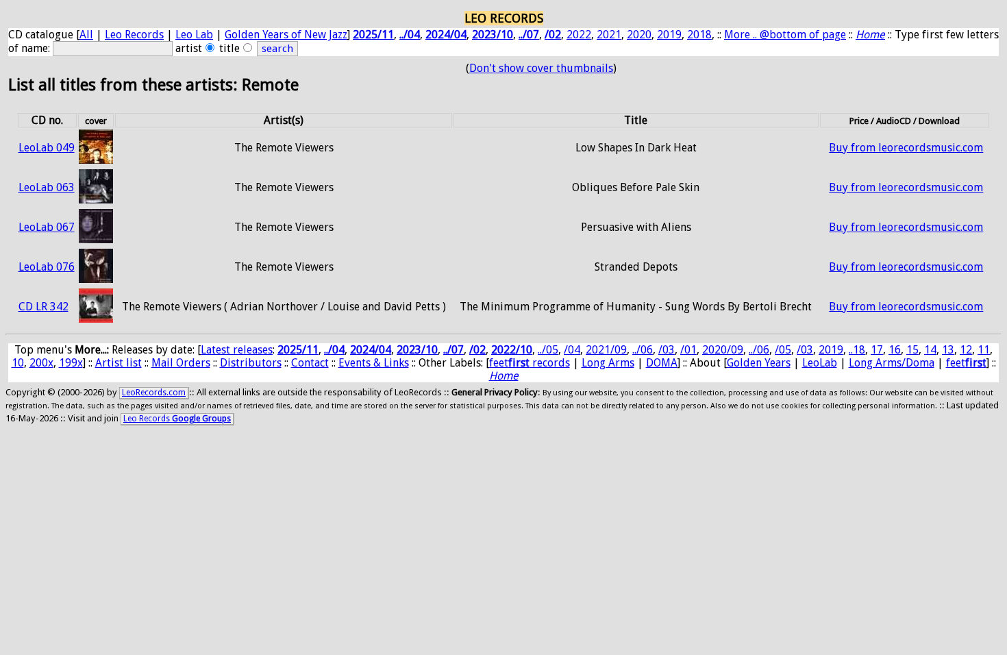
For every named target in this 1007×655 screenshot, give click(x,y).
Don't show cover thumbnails (541, 68)
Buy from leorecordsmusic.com (906, 147)
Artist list (118, 362)
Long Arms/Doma (891, 362)
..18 (857, 349)
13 (948, 349)
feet (966, 362)
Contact (310, 362)
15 (912, 349)
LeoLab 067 (46, 227)
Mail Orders (180, 362)
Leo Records (134, 34)
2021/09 (606, 349)
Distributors (251, 362)
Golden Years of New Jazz (286, 34)
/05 (783, 349)
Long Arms (608, 362)
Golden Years (759, 362)
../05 (548, 349)
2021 (609, 34)
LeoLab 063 (46, 187)
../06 (642, 349)
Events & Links (373, 362)
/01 (688, 349)
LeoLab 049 (46, 147)
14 (930, 349)
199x (71, 362)
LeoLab (819, 362)
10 (18, 362)
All (86, 34)
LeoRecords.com (154, 392)
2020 (639, 34)
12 (966, 349)
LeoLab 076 (46, 266)
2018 (699, 34)
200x (41, 362)
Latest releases (237, 349)
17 (877, 349)
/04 (572, 349)
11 (984, 349)
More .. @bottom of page (785, 34)
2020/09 (722, 349)
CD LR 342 (43, 306)
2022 (579, 34)
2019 (669, 34)
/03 (666, 349)
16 (894, 349)
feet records (529, 362)
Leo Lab (194, 34)
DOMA (661, 362)
